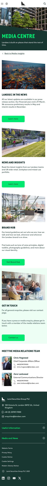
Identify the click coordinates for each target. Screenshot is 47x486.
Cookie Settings (8, 461)
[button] (44, 3)
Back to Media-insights (14, 54)
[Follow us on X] (19, 478)
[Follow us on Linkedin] (3, 478)
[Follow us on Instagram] (8, 478)
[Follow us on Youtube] (14, 478)
